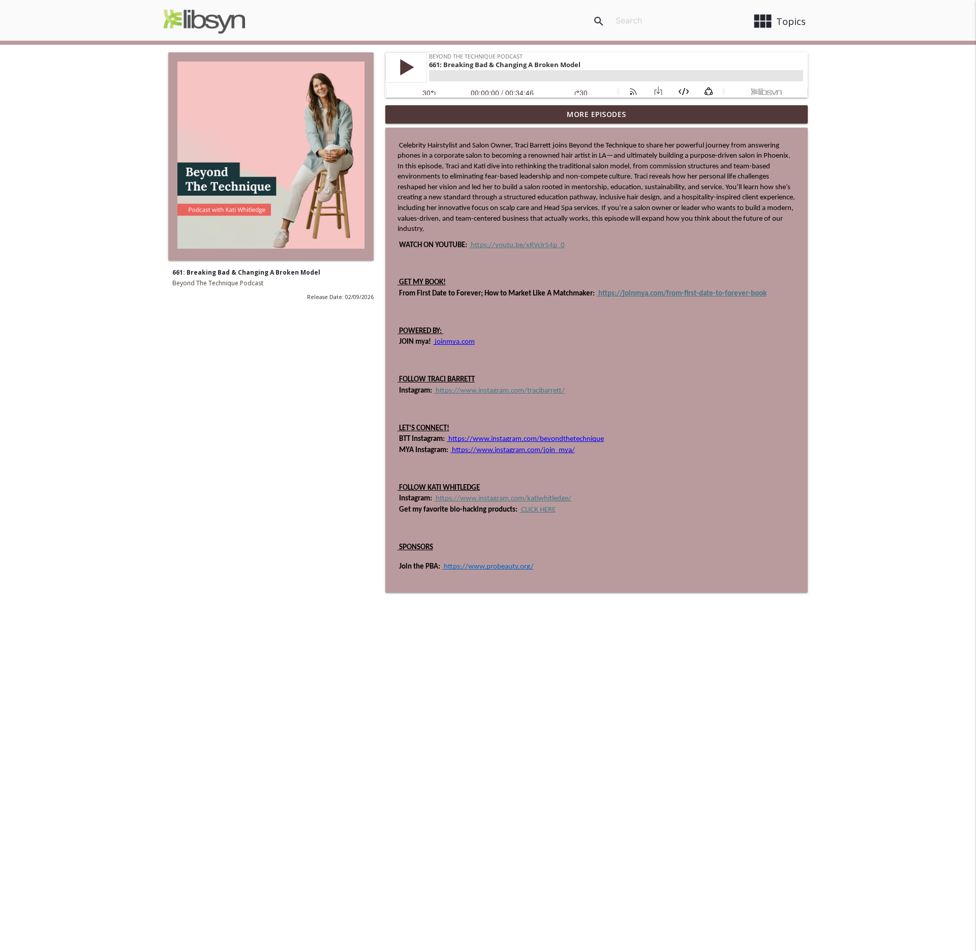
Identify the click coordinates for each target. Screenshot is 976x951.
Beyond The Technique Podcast (217, 283)
